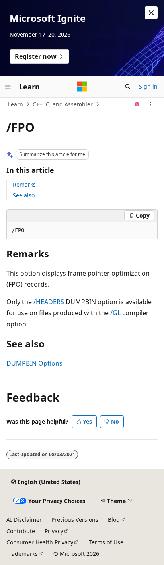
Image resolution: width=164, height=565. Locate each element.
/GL (115, 313)
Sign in (148, 86)
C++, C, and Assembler (63, 104)
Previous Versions (74, 519)
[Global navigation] (8, 86)
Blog (114, 519)
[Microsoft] (82, 86)
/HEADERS (48, 301)
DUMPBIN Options (34, 363)
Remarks (24, 184)
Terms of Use (106, 542)
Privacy (54, 531)
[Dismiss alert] (151, 12)
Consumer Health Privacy (39, 542)
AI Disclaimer (24, 519)
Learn (15, 104)
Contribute (20, 531)
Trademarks (22, 553)
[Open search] (128, 86)
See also (24, 195)
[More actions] (151, 104)
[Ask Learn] (137, 104)
